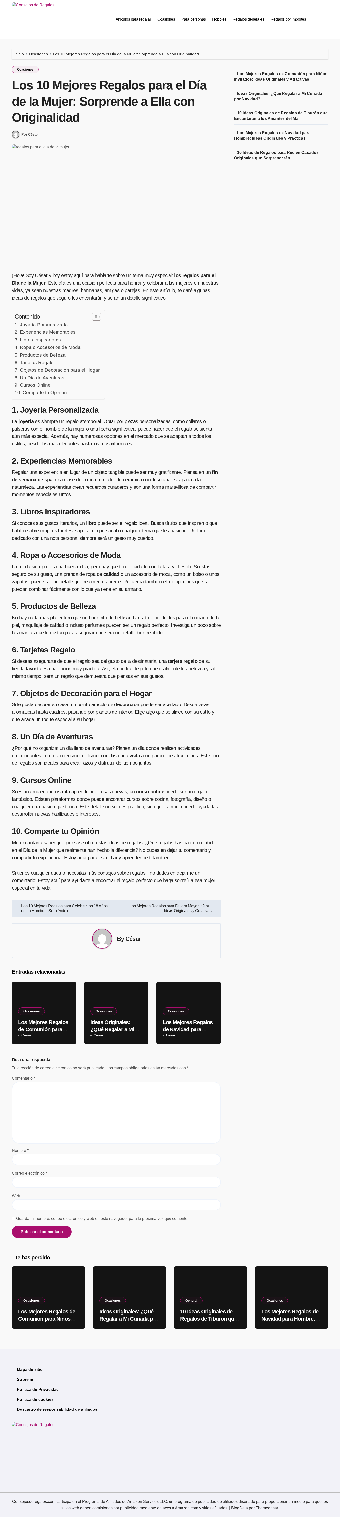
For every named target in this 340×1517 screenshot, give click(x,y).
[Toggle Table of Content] (94, 316)
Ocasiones (166, 19)
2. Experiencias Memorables (45, 332)
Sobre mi (25, 1379)
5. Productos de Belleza (40, 355)
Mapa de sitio (30, 1369)
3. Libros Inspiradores (38, 339)
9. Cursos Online (33, 385)
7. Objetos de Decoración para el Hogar (57, 370)
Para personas (193, 19)
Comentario (23, 1078)
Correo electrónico (29, 1173)
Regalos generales (248, 19)
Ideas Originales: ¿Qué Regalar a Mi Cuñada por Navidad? (116, 1029)
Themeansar (267, 1508)
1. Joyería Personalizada (41, 324)
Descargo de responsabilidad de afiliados (57, 1409)
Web (16, 1196)
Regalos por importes (288, 19)
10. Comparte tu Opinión (41, 392)
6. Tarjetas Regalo (34, 362)
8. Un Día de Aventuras (39, 377)
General (191, 1300)
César (133, 938)
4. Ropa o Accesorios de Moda (48, 347)
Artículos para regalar (133, 19)
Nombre (20, 1150)
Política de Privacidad (38, 1389)
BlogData (239, 1508)
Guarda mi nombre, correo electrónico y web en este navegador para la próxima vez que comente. (102, 1218)
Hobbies (219, 19)
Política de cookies (35, 1399)
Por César (29, 134)
